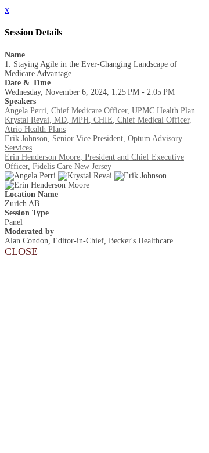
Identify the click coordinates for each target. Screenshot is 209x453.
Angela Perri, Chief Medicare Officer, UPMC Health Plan (100, 110)
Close (21, 251)
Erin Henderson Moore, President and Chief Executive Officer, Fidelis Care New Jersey (94, 162)
